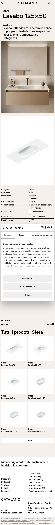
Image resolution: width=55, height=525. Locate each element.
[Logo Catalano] (10, 499)
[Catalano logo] (27, 3)
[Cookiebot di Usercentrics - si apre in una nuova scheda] (41, 228)
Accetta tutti (27, 278)
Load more (27, 440)
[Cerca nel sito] (2, 3)
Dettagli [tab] (22, 235)
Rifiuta (28, 295)
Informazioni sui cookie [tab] (41, 235)
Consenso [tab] (8, 235)
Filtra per (4, 324)
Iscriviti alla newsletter (15, 465)
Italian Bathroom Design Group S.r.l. (15, 521)
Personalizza (26, 287)
